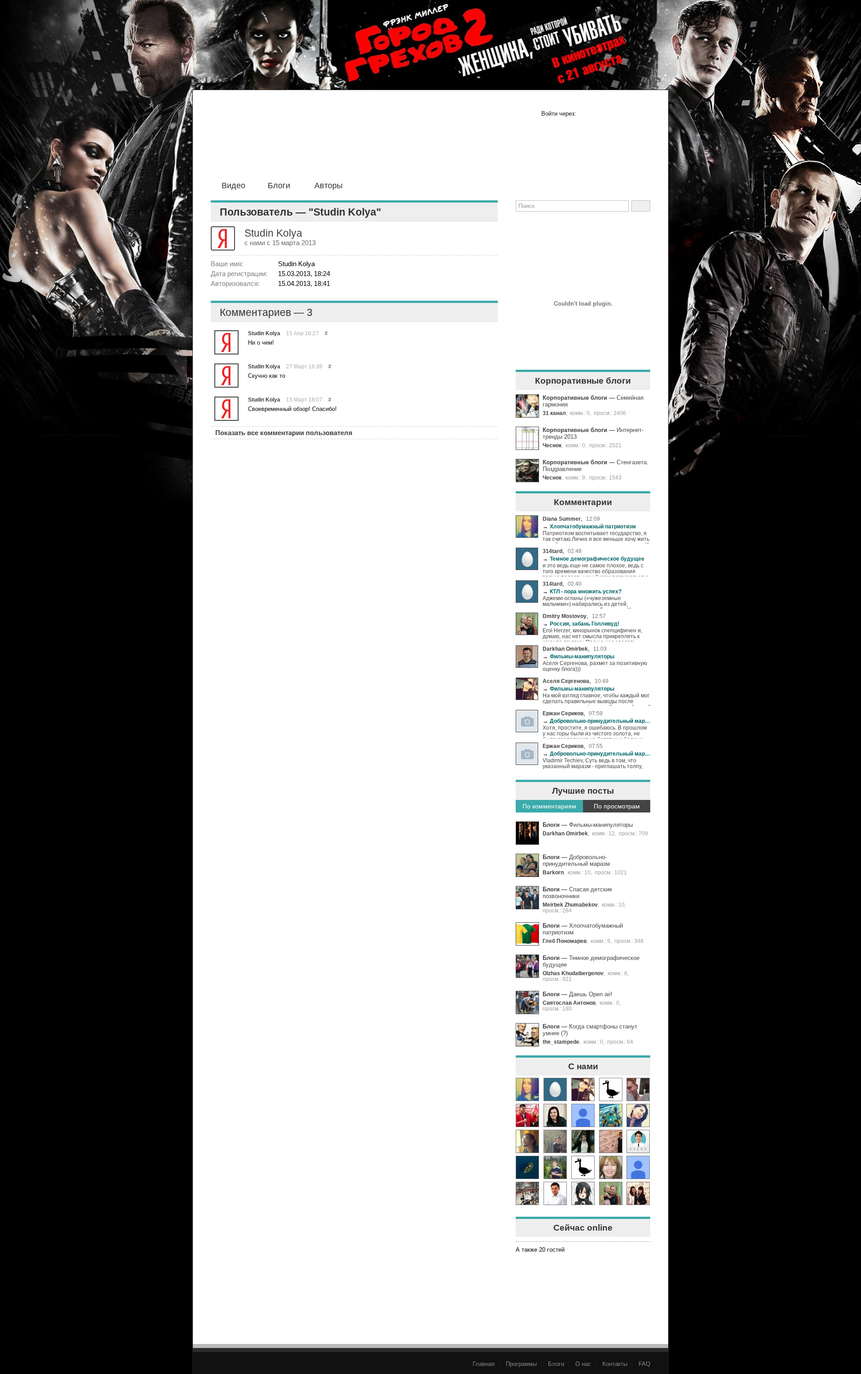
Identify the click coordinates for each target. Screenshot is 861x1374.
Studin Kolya (264, 333)
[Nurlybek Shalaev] (610, 1141)
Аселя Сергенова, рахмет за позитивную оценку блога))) (595, 666)
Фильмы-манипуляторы (578, 656)
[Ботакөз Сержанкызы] (638, 1115)
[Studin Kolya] (226, 342)
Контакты (614, 1364)
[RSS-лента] (527, 227)
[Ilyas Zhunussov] (638, 1141)
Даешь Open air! (591, 994)
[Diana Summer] (527, 1089)
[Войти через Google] (628, 114)
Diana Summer (562, 519)
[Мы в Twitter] (582, 227)
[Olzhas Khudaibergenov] (555, 1193)
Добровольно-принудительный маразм (596, 721)
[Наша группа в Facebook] (555, 227)
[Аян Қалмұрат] (555, 1141)
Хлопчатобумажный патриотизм (589, 526)
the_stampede (561, 1042)
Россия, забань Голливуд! (581, 624)
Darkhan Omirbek (565, 649)
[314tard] (555, 1089)
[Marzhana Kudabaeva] (638, 1193)
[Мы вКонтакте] (610, 227)
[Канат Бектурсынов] (583, 1193)
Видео (233, 185)
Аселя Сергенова (566, 681)
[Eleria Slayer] (555, 1167)
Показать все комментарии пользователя (283, 432)
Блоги (279, 185)
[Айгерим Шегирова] (527, 1167)
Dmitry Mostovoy (565, 616)
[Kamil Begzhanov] (527, 1141)
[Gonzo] (287, 142)
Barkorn (553, 872)
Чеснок (552, 445)
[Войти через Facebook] (586, 114)
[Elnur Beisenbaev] (527, 1115)
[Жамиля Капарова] (555, 1115)
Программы (521, 1364)
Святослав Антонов (569, 1003)
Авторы (328, 185)
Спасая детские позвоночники (577, 892)
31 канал (554, 413)
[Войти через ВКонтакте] (600, 114)
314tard (552, 551)
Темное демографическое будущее (593, 559)
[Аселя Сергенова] (583, 1089)
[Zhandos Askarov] (610, 1115)
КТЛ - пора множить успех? (582, 591)
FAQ (644, 1364)
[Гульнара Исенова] (610, 1167)
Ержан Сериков (563, 713)
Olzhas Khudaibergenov (573, 973)
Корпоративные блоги (575, 397)
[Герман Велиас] (638, 1089)
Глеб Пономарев (565, 941)
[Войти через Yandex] (642, 114)
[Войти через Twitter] (614, 114)
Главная (484, 1364)
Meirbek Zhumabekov (570, 904)
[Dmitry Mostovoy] (610, 1193)
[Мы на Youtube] (638, 227)
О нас (583, 1364)
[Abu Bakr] (527, 1193)
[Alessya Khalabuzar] (583, 1141)
